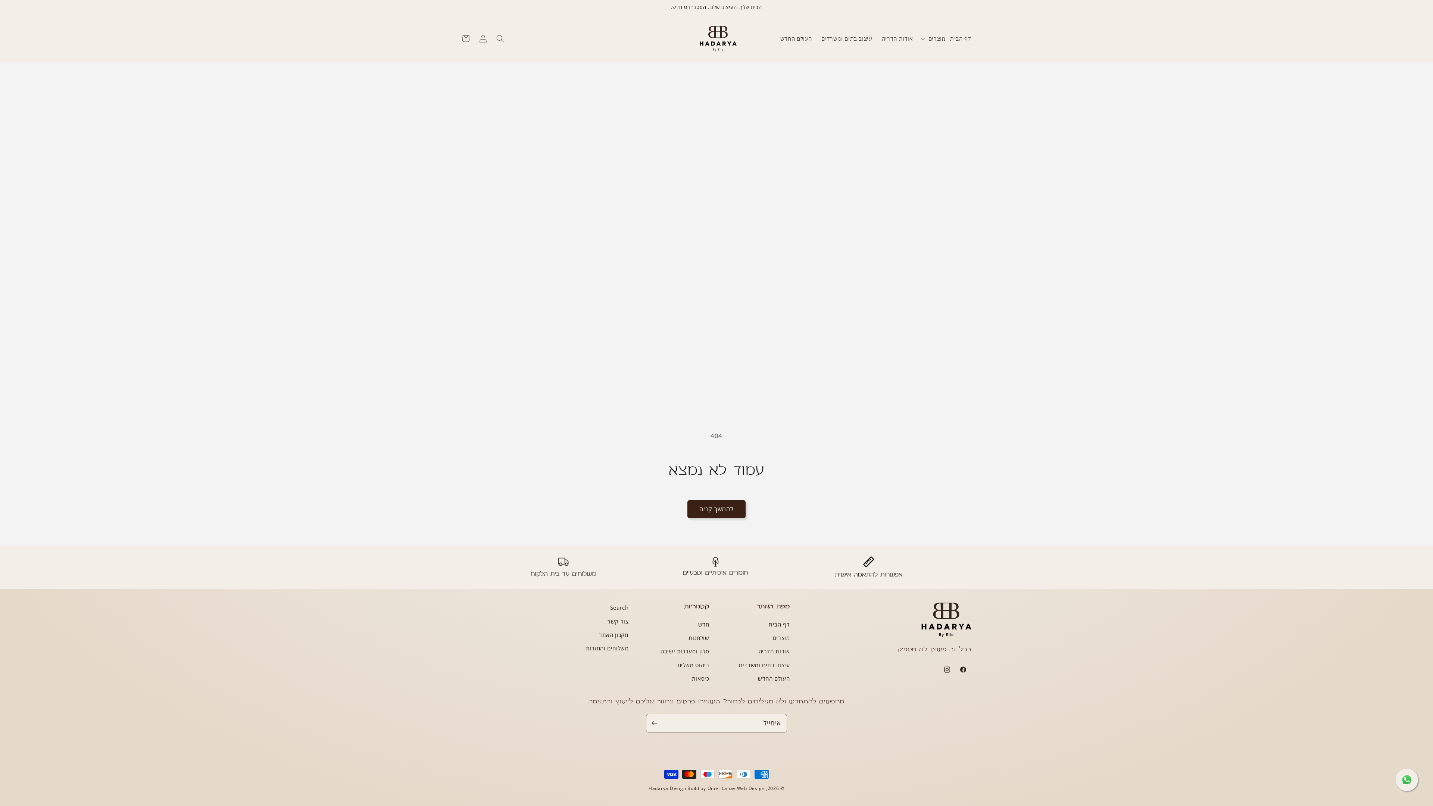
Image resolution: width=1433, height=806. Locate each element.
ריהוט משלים (693, 665)
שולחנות (699, 637)
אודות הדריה (774, 651)
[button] (931, 38)
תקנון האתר (613, 634)
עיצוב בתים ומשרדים (764, 665)
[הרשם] (654, 723)
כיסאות (700, 678)
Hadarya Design (668, 788)
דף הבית (779, 624)
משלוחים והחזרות (607, 648)
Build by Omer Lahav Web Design (726, 788)
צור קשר (618, 621)
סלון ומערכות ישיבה (685, 651)
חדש (703, 624)
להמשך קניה (716, 509)
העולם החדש (774, 678)
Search (619, 607)
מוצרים (781, 637)
